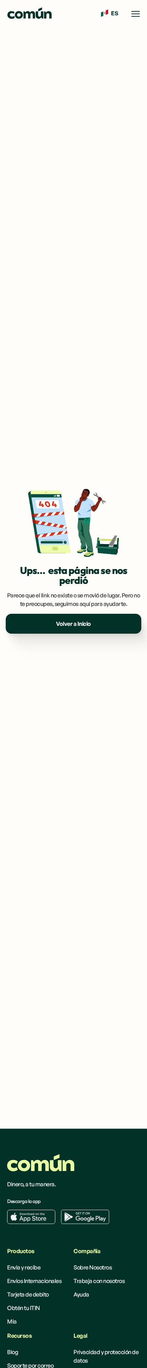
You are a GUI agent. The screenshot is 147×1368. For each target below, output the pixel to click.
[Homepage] (41, 1162)
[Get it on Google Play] (85, 1217)
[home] (29, 14)
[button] (109, 13)
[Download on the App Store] (31, 1217)
